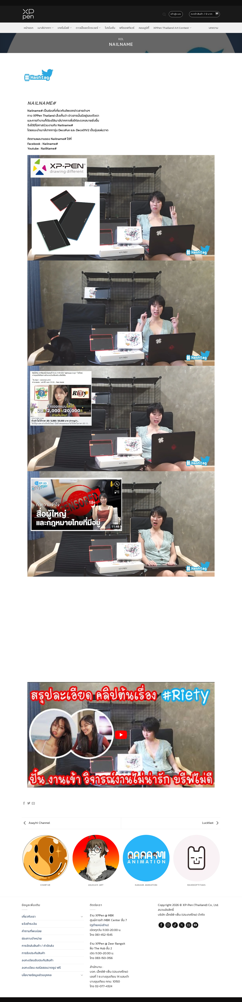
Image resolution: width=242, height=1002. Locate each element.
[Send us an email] (188, 925)
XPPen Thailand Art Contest (171, 28)
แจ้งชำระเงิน (29, 923)
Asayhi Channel (39, 822)
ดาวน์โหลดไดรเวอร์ (87, 28)
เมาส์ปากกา (44, 28)
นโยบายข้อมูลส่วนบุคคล (37, 975)
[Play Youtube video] (121, 735)
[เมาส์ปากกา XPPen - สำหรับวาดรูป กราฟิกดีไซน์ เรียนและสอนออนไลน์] (28, 14)
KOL (121, 39)
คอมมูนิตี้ (144, 27)
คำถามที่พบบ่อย (32, 931)
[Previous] (22, 865)
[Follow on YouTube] (195, 925)
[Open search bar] (164, 14)
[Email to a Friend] (33, 803)
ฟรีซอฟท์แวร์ (126, 27)
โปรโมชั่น (110, 27)
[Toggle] (82, 916)
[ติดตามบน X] (182, 925)
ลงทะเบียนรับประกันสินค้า (37, 960)
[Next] (220, 865)
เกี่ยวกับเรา (29, 916)
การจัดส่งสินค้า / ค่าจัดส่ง (38, 945)
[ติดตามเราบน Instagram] (168, 925)
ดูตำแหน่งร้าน (99, 925)
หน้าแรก (28, 27)
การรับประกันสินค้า (33, 953)
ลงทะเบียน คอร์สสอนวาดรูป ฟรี (41, 967)
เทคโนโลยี (63, 28)
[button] (204, 14)
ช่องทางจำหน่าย (32, 938)
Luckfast (208, 822)
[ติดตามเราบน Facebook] (161, 925)
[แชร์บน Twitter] (28, 803)
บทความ (213, 27)
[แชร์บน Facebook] (24, 803)
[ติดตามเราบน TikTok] (175, 925)
